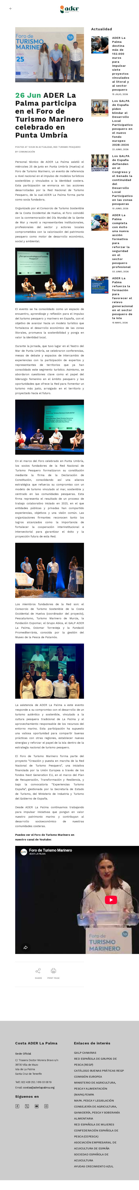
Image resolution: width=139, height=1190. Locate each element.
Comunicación (27, 151)
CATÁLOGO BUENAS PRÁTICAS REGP (99, 1070)
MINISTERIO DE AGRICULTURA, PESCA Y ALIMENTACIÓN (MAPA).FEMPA (95, 1088)
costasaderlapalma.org (39, 1087)
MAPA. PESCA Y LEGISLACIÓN (94, 1100)
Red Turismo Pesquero (67, 147)
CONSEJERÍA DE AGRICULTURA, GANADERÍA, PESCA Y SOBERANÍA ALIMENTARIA (97, 1112)
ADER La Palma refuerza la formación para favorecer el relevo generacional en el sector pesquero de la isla (122, 298)
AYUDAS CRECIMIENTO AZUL (93, 1166)
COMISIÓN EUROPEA (88, 1076)
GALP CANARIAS (85, 1052)
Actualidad (45, 147)
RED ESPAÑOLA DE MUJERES (94, 1124)
